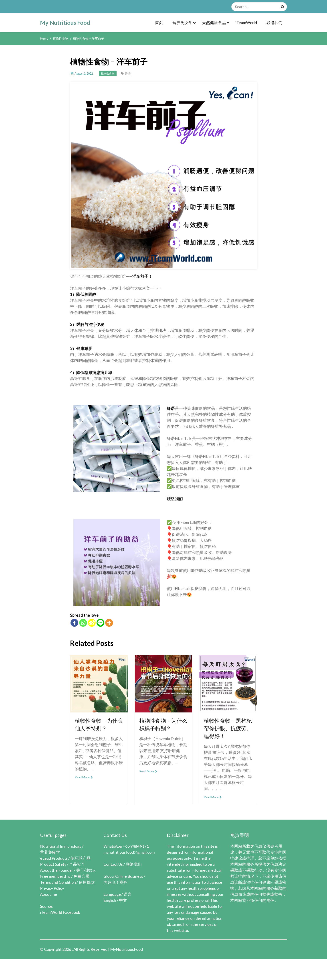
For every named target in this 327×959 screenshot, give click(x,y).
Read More (82, 777)
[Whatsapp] (83, 623)
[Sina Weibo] (92, 623)
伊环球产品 (81, 858)
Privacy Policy (52, 888)
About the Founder (56, 870)
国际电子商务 (115, 882)
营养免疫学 (182, 22)
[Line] (100, 623)
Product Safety (53, 864)
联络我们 (274, 22)
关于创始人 (86, 870)
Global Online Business (123, 876)
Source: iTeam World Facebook (60, 909)
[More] (109, 623)
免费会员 (81, 876)
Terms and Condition (58, 882)
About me (48, 894)
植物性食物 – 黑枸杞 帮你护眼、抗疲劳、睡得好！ (228, 728)
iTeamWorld (246, 22)
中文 (123, 900)
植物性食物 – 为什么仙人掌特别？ (99, 724)
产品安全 (77, 864)
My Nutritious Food (65, 22)
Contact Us (113, 864)
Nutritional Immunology (60, 846)
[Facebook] (74, 623)
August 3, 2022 (84, 73)
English (109, 900)
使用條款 (87, 882)
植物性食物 (107, 73)
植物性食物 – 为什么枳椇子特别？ (163, 724)
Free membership (55, 876)
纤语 (128, 73)
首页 (159, 22)
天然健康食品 (214, 22)
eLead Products (54, 858)
